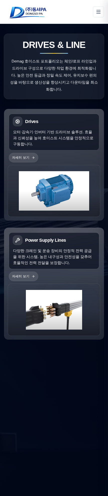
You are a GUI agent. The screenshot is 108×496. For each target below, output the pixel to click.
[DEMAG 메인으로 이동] (28, 12)
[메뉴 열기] (98, 11)
